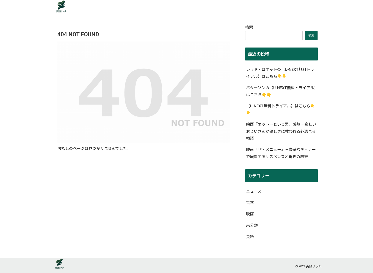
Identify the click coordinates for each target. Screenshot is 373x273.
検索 (249, 27)
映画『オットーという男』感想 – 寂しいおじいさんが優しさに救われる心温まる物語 (281, 131)
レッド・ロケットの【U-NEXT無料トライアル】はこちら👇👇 (280, 73)
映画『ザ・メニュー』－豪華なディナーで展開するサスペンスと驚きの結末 (281, 153)
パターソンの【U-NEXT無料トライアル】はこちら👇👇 (281, 91)
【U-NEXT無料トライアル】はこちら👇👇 (280, 109)
